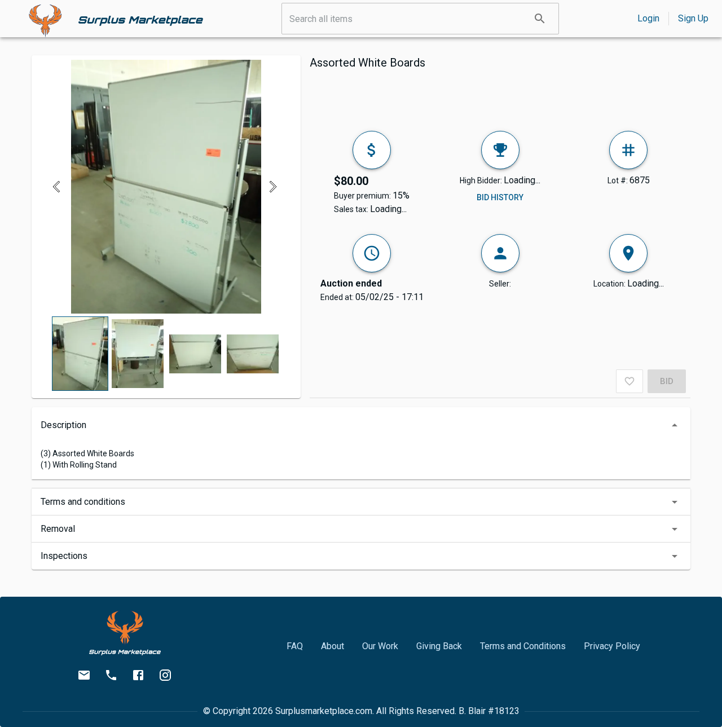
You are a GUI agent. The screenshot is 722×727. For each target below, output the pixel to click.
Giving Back (439, 646)
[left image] (59, 187)
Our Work (380, 646)
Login (648, 18)
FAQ (295, 646)
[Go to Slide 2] (137, 353)
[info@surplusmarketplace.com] (84, 675)
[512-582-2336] (111, 675)
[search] (540, 18)
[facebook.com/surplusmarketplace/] (138, 675)
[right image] (272, 187)
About (332, 646)
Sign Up (693, 18)
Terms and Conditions (523, 646)
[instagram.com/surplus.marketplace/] (165, 675)
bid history (500, 197)
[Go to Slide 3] (195, 354)
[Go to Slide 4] (252, 354)
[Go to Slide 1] (80, 353)
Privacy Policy (612, 646)
